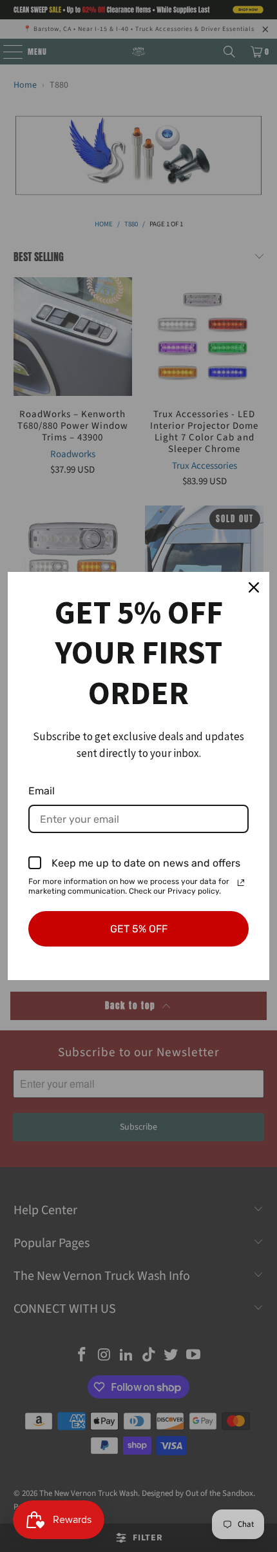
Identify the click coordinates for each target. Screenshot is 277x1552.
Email (41, 791)
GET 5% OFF (138, 929)
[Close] (253, 587)
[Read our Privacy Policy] (241, 882)
